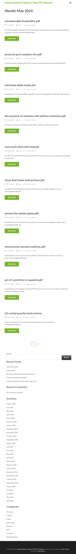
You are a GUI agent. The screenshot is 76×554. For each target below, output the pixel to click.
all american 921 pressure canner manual (20, 374)
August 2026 (11, 404)
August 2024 (11, 486)
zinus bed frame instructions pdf (25, 180)
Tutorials (9, 533)
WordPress (41, 551)
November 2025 (12, 433)
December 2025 (12, 429)
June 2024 (10, 494)
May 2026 (10, 411)
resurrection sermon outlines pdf (25, 246)
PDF (7, 530)
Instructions (10, 523)
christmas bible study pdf (20, 85)
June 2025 (10, 450)
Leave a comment (31, 25)
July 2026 (9, 407)
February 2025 (11, 465)
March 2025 (10, 461)
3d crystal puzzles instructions (23, 313)
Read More (12, 38)
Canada (9, 515)
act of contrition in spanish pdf (24, 279)
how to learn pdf (12, 367)
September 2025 (12, 440)
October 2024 (11, 479)
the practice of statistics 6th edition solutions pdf (35, 116)
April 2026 (10, 415)
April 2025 (10, 458)
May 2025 (10, 454)
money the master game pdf (22, 213)
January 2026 (11, 425)
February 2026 (11, 422)
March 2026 (10, 418)
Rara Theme (65, 549)
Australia (9, 512)
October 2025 (11, 436)
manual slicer (10, 370)
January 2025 (11, 468)
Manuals (9, 526)
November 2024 (12, 476)
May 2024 (10, 497)
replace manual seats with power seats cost (21, 381)
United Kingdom (12, 537)
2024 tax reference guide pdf (16, 378)
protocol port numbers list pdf (23, 54)
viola (20, 25)
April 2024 (10, 501)
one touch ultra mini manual (22, 146)
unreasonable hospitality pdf (22, 21)
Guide (8, 519)
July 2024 (9, 490)
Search (8, 354)
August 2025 (11, 443)
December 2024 (12, 472)
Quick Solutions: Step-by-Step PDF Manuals (28, 2)
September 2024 (12, 483)
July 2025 (9, 447)
